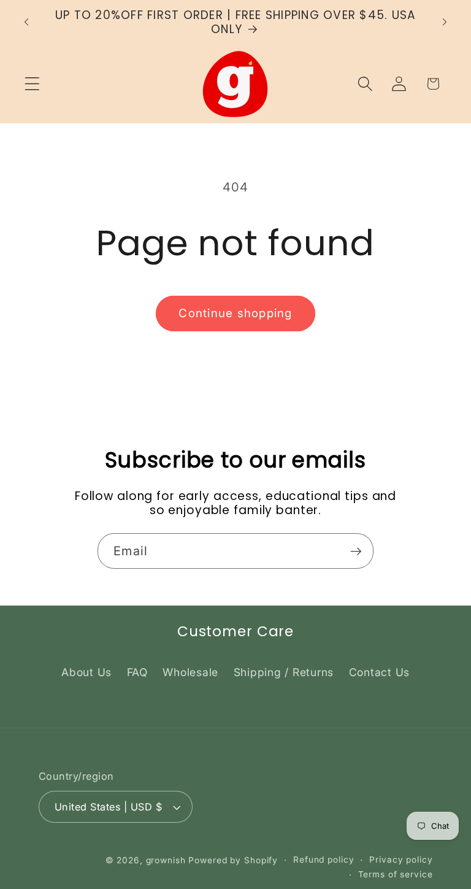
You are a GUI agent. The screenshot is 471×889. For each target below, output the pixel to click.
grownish (166, 860)
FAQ (137, 672)
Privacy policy (400, 859)
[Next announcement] (444, 22)
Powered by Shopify (233, 860)
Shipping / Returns (284, 672)
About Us (86, 672)
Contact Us (379, 672)
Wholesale (190, 672)
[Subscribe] (356, 551)
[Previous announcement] (26, 22)
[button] (32, 84)
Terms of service (395, 874)
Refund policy (323, 859)
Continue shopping (235, 313)
